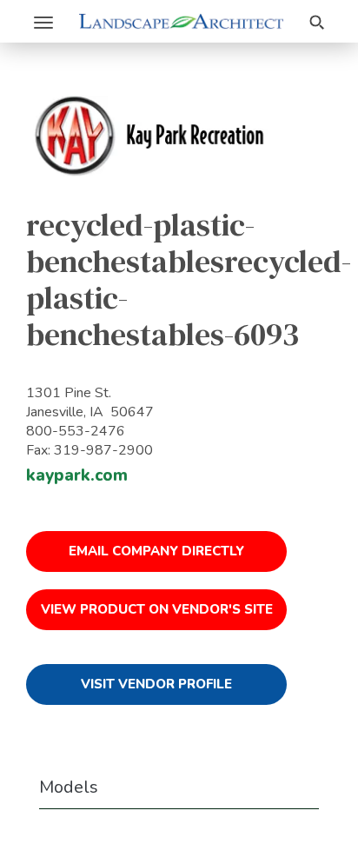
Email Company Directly (156, 551)
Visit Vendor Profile (156, 684)
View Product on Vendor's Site (157, 609)
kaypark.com (77, 475)
